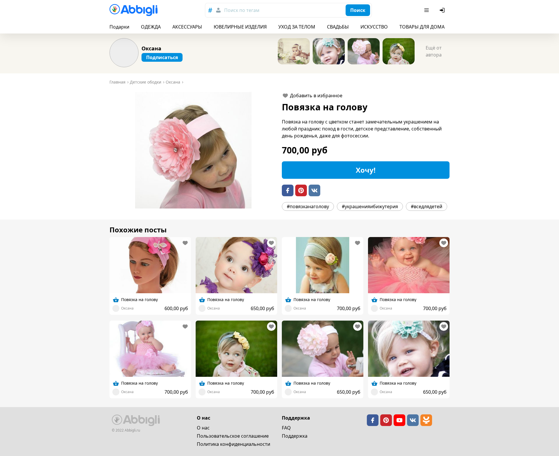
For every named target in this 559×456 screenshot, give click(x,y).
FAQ (286, 428)
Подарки (119, 27)
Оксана (151, 48)
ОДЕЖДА (151, 27)
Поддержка (294, 436)
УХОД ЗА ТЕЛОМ (296, 27)
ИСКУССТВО (374, 27)
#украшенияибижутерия (370, 206)
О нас (203, 428)
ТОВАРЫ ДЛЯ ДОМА (422, 27)
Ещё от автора (434, 51)
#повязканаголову (308, 206)
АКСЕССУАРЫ (187, 27)
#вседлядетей (426, 206)
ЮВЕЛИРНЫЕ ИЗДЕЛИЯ (240, 27)
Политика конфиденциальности (233, 444)
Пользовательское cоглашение (233, 436)
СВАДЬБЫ (338, 27)
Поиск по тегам (241, 10)
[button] (193, 150)
